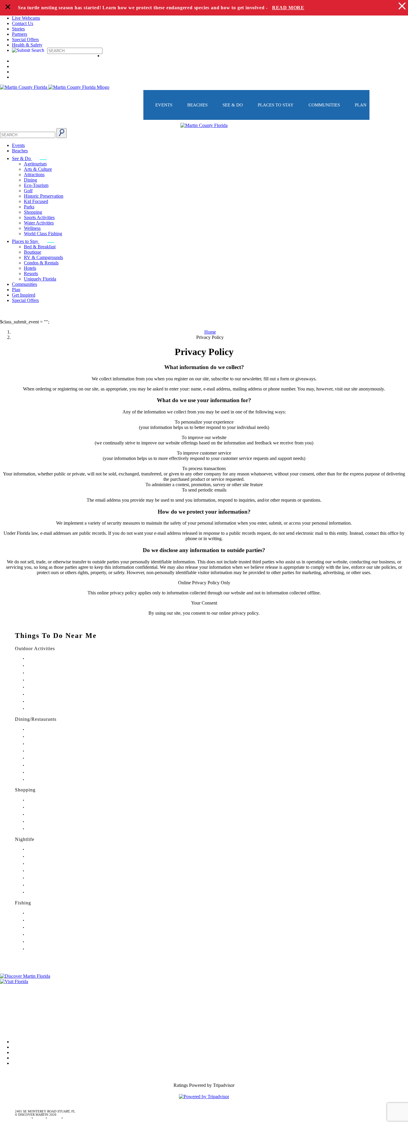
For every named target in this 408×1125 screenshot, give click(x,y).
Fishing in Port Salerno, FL (45, 949)
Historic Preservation (43, 196)
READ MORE (288, 7)
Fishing (23, 902)
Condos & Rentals (41, 262)
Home (210, 331)
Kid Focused (36, 201)
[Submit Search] (61, 133)
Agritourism (35, 163)
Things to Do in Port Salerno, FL (49, 701)
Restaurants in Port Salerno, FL (48, 779)
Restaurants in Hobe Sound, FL (48, 744)
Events (163, 105)
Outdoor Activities (35, 648)
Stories (18, 28)
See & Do (233, 105)
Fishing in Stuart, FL (41, 913)
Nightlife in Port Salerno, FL (46, 892)
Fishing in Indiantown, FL (45, 934)
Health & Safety (27, 44)
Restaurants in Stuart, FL (44, 729)
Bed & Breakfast (40, 246)
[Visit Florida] (204, 981)
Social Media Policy (19, 1020)
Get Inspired (23, 294)
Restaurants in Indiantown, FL (47, 758)
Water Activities (39, 222)
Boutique (32, 252)
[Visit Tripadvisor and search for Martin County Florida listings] (204, 1096)
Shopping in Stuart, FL (43, 800)
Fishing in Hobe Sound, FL (46, 920)
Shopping (33, 212)
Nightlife (24, 839)
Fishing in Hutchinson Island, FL (49, 927)
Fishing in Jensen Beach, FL (46, 941)
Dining (30, 179)
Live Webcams (26, 18)
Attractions (34, 174)
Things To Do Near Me (56, 635)
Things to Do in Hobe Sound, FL (50, 665)
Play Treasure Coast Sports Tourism (51, 708)
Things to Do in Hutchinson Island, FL (53, 673)
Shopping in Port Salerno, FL (47, 828)
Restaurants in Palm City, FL (46, 772)
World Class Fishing (43, 233)
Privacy (7, 1011)
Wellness (32, 228)
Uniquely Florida (40, 278)
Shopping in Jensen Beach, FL (48, 814)
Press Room (11, 1003)
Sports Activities (39, 217)
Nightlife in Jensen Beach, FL (47, 878)
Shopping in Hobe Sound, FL (47, 807)
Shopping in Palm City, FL (45, 821)
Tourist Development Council (28, 986)
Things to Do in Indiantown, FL (49, 680)
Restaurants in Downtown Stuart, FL (52, 736)
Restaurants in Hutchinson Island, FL (52, 751)
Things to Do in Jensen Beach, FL (50, 687)
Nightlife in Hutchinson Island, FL (50, 863)
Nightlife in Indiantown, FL (46, 871)
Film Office (11, 995)
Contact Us (22, 23)
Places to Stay (276, 105)
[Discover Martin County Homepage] (204, 125)
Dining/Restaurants (35, 719)
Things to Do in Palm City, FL (47, 694)
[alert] (204, 8)
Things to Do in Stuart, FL (45, 658)
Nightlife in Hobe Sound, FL (47, 856)
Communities (324, 105)
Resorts (31, 273)
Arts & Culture (38, 169)
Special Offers (25, 39)
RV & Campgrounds (43, 257)
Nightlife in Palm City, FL (44, 885)
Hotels (30, 268)
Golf (28, 190)
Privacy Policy (204, 351)
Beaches (197, 105)
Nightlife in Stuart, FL (42, 849)
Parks (29, 206)
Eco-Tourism (36, 185)
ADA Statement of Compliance (29, 1028)
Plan (360, 105)
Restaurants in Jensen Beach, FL (49, 765)
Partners (19, 34)
